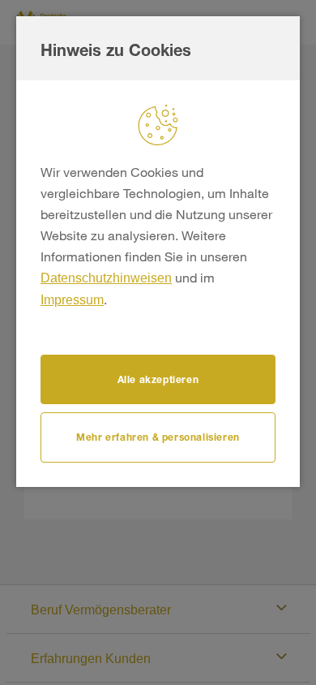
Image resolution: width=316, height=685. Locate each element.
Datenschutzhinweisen (106, 278)
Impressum (72, 300)
